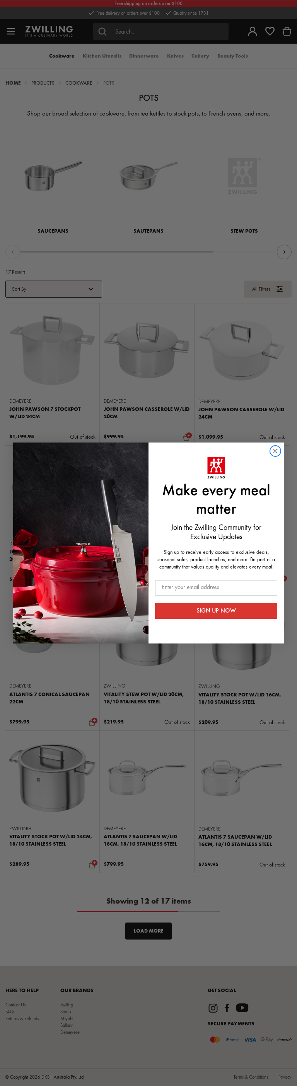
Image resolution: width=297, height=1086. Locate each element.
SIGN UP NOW (216, 611)
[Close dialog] (275, 451)
